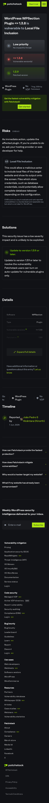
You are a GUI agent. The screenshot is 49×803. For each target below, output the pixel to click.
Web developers (12, 664)
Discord (8, 649)
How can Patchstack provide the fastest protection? (22, 452)
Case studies (12, 708)
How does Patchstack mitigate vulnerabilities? (17, 464)
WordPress (9, 677)
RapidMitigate (12, 556)
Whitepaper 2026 (14, 700)
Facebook (9, 753)
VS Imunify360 (11, 568)
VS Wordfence (11, 573)
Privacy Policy (11, 782)
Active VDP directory (16, 601)
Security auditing (12, 609)
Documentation (11, 577)
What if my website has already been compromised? (21, 485)
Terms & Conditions (14, 794)
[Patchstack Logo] (12, 4)
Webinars (10, 712)
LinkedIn (8, 749)
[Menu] (44, 4)
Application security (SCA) (16, 552)
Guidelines (9, 637)
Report (7, 645)
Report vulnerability (13, 605)
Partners (8, 692)
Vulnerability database (14, 696)
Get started (24, 106)
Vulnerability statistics (14, 717)
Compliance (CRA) (14, 613)
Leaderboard (10, 632)
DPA (7, 776)
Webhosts (11, 668)
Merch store (10, 740)
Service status (11, 582)
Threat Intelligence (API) (15, 560)
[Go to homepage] (24, 765)
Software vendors (12, 672)
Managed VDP (12, 597)
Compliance (11, 732)
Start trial (33, 4)
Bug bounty (9, 628)
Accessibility (10, 788)
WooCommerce (11, 681)
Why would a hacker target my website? (22, 474)
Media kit (8, 745)
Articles (8, 705)
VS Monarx (9, 564)
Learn (8, 640)
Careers (8, 736)
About (7, 728)
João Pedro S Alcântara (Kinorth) (34, 419)
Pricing (7, 547)
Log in (7, 586)
